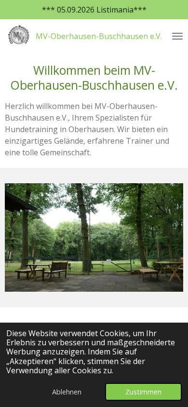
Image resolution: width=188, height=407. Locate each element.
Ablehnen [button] (66, 391)
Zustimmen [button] (143, 391)
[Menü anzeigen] (177, 36)
